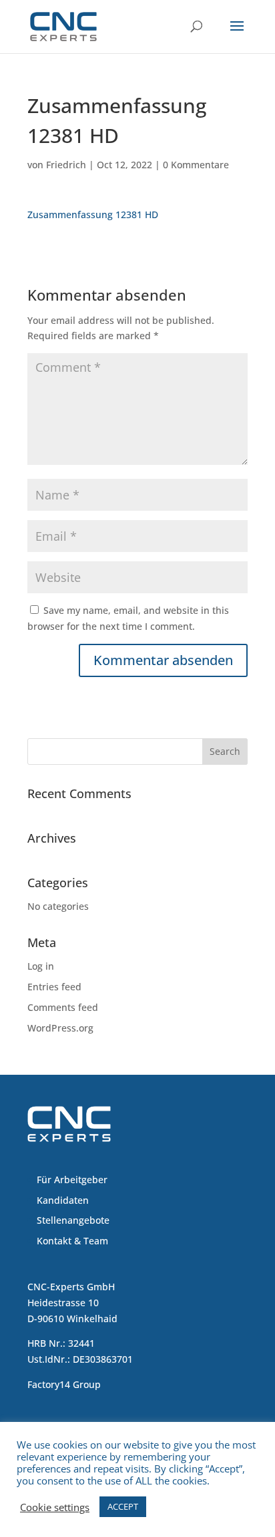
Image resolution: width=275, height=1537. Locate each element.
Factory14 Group (64, 1384)
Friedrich (66, 164)
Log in (40, 966)
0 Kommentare (196, 164)
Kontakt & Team (72, 1240)
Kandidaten (63, 1200)
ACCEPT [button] (122, 1506)
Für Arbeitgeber (72, 1179)
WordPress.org (60, 1028)
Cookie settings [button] (54, 1507)
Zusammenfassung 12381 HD (92, 214)
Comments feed (62, 1007)
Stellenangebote (73, 1220)
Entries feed (54, 986)
